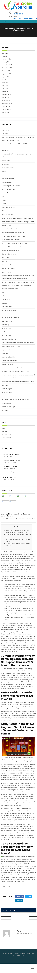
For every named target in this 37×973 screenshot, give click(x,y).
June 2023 (5, 83)
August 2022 (6, 112)
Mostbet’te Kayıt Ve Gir (9, 477)
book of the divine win (9, 552)
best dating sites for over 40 (11, 186)
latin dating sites (7, 299)
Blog (3, 196)
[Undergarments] (13, 503)
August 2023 (6, 77)
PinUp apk (5, 353)
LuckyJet (4, 303)
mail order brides (7, 314)
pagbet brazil (6, 350)
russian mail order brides (9, 361)
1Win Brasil (5, 134)
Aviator (4, 171)
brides (4, 200)
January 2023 (6, 97)
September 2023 (7, 74)
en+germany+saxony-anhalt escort (13, 232)
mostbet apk (6, 325)
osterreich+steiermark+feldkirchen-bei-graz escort (18, 343)
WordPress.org (6, 437)
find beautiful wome (8, 268)
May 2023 (5, 86)
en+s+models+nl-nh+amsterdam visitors (15, 247)
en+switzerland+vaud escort (11, 250)
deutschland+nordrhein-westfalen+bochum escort (18, 218)
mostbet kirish (6, 335)
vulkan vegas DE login (8, 407)
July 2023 (5, 80)
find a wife (5, 261)
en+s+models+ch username (11, 240)
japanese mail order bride (10, 289)
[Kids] (13, 497)
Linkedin (19, 900)
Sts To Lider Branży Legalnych (11, 460)
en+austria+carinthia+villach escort (13, 229)
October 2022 (6, 106)
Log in (3, 428)
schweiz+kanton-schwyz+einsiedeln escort (15, 371)
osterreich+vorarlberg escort (11, 346)
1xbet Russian (6, 160)
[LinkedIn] (19, 960)
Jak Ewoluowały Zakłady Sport (11, 454)
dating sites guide (7, 214)
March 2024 (5, 56)
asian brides (5, 164)
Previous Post (6, 918)
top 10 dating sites (7, 389)
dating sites (5, 211)
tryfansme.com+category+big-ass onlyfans (15, 396)
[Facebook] (17, 960)
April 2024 (5, 53)
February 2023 (6, 95)
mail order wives (7, 321)
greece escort (6, 272)
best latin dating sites (8, 189)
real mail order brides (8, 357)
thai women (5, 385)
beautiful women (7, 175)
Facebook (20, 896)
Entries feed (5, 431)
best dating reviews (8, 178)
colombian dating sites (9, 207)
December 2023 (7, 65)
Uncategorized (6, 403)
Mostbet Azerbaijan (8, 332)
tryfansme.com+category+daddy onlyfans (15, 399)
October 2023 (6, 71)
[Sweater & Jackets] (5, 503)
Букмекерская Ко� (8, 472)
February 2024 (6, 59)
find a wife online (7, 265)
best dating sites (7, 182)
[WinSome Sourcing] (18, 5)
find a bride (5, 258)
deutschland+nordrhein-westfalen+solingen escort (18, 222)
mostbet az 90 (6, 328)
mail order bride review (9, 310)
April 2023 (5, 89)
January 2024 (6, 62)
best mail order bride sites (10, 193)
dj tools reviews (6, 225)
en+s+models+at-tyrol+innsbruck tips (13, 236)
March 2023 (5, 92)
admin (12, 519)
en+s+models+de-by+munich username (14, 243)
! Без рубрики (5, 130)
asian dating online (8, 168)
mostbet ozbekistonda (9, 339)
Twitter (29, 896)
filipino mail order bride (9, 254)
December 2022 (7, 100)
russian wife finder (7, 364)
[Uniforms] (20, 497)
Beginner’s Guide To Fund (10, 466)
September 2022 (7, 109)
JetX (3, 292)
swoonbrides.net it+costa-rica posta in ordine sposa (18, 381)
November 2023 (7, 68)
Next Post (33, 918)
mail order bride (7, 307)
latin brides (5, 296)
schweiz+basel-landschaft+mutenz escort (15, 368)
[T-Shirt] (5, 497)
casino (4, 204)
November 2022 (7, 103)
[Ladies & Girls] (28, 497)
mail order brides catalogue (10, 317)
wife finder (5, 410)
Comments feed (7, 434)
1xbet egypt (5, 150)
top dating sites (7, 392)
